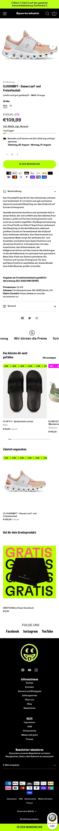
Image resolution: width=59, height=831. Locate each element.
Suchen (29, 683)
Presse (29, 739)
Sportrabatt (33, 819)
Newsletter (30, 708)
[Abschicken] (54, 765)
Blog (29, 704)
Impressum (29, 722)
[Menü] (5, 13)
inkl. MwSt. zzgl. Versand (15, 126)
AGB (29, 727)
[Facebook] (22, 669)
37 (11, 106)
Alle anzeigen (49, 358)
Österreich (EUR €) (25, 811)
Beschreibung (14, 191)
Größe (6, 101)
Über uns (29, 700)
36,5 (5, 106)
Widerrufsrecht (29, 735)
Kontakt (29, 687)
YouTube (47, 631)
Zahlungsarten (29, 696)
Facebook (12, 631)
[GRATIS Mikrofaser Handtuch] (29, 572)
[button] (6, 46)
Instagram (30, 631)
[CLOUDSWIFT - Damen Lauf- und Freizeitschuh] (25, 483)
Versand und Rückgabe (29, 691)
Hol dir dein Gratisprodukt (19, 532)
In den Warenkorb (29, 827)
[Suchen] (47, 14)
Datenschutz (29, 731)
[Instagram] (36, 669)
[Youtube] (29, 669)
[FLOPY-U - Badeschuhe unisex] (25, 391)
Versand (11, 306)
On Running (9, 82)
